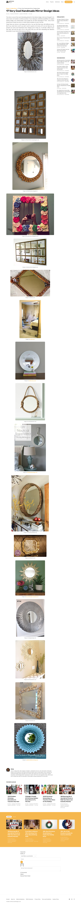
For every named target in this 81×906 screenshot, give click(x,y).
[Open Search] (74, 2)
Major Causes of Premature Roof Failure (63, 38)
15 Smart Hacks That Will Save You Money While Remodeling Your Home (64, 33)
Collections (14, 8)
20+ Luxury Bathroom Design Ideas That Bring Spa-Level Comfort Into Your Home (63, 44)
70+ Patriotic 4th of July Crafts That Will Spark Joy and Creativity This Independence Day (63, 92)
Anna (8, 13)
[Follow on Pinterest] (74, 899)
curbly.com (32, 339)
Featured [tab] (9, 816)
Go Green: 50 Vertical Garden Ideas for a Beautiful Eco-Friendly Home (63, 85)
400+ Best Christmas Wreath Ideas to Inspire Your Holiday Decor (62, 74)
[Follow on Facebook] (69, 899)
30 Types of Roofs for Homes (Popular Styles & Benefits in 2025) (62, 21)
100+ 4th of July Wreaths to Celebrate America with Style (62, 79)
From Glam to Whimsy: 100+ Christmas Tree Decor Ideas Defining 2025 (62, 68)
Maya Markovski (64, 803)
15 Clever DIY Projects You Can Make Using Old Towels (63, 50)
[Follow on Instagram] (72, 899)
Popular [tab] (14, 816)
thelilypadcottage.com (32, 472)
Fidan (10, 803)
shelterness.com (32, 380)
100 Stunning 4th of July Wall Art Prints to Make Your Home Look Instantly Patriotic (63, 61)
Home (7, 8)
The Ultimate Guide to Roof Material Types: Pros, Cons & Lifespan (62, 27)
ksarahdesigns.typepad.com (32, 596)
